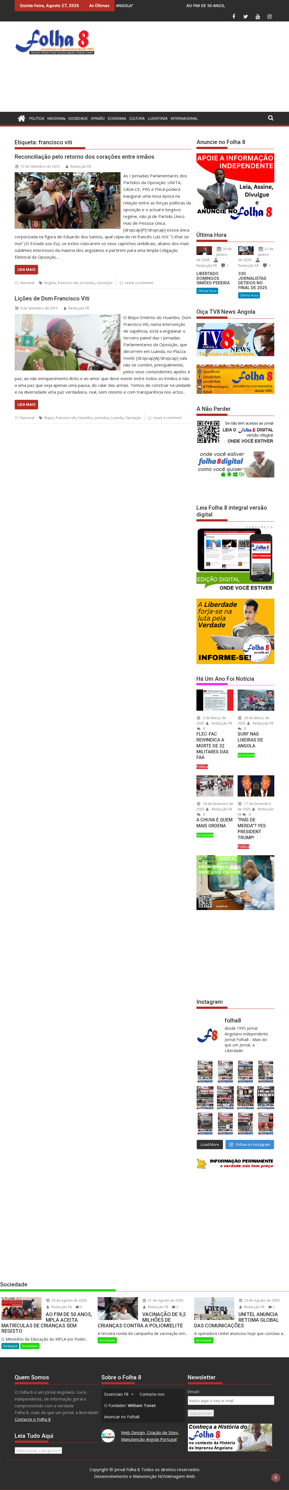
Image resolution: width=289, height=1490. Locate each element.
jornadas (87, 282)
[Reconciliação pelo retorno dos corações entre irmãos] (68, 175)
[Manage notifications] (275, 1477)
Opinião (98, 118)
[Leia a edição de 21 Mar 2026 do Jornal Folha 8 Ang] (225, 1071)
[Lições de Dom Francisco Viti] (68, 317)
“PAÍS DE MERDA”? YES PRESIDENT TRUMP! (252, 828)
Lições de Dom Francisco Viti (52, 298)
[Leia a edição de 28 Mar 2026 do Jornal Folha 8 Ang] (205, 1071)
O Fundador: (130, 1405)
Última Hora (207, 291)
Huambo (85, 417)
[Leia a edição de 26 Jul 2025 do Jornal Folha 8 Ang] (205, 1123)
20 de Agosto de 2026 (261, 1300)
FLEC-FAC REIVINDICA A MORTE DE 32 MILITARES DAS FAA (212, 745)
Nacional (56, 118)
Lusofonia (158, 118)
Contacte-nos (152, 1394)
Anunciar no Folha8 (121, 1416)
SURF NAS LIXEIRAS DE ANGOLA (250, 740)
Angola (50, 282)
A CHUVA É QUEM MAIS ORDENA (214, 822)
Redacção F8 (81, 166)
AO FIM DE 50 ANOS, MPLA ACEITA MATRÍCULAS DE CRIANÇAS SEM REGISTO (186, 5)
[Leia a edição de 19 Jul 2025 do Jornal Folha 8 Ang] (225, 1123)
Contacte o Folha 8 (33, 1419)
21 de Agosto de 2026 (165, 1300)
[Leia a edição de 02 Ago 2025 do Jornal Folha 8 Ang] (266, 1097)
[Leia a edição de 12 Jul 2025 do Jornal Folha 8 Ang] (245, 1123)
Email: (194, 1391)
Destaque (10, 1346)
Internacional (184, 118)
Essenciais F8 (116, 1394)
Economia (117, 118)
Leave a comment (139, 282)
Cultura (137, 118)
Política (36, 118)
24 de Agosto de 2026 (69, 1300)
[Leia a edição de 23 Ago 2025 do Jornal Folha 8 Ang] (205, 1097)
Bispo (49, 417)
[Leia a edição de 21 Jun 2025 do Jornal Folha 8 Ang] (266, 1123)
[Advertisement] (193, 68)
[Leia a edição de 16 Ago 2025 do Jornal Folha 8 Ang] (225, 1097)
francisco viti (68, 282)
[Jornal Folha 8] (20, 117)
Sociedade (78, 118)
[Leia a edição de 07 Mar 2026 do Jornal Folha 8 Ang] (266, 1071)
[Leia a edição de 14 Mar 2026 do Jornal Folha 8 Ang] (245, 1071)
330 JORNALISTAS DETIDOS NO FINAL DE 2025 (252, 280)
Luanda (117, 417)
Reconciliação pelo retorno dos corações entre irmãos (84, 156)
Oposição (105, 282)
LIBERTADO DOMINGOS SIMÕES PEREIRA (213, 278)
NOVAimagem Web (176, 1476)
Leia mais (26, 269)
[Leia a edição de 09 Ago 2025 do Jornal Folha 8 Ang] (245, 1097)
